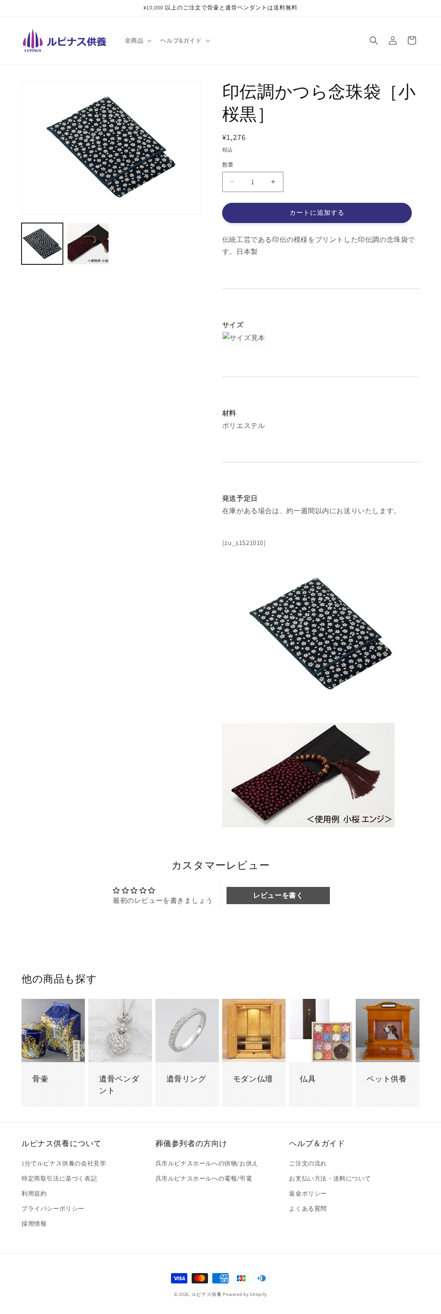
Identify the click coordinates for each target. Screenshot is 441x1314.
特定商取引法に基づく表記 (59, 1178)
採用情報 (34, 1223)
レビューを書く (278, 895)
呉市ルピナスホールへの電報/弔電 (203, 1178)
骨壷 (40, 1079)
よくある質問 (308, 1208)
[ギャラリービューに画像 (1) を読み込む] (42, 243)
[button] (137, 40)
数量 (228, 164)
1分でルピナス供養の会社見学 (64, 1163)
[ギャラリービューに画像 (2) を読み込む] (88, 243)
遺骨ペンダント (119, 1084)
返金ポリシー (308, 1193)
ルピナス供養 (207, 1294)
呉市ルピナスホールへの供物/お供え (206, 1163)
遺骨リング (186, 1079)
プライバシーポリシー (53, 1208)
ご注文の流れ (308, 1163)
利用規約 (34, 1193)
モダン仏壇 (253, 1079)
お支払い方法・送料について (330, 1178)
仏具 (308, 1079)
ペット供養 (386, 1079)
